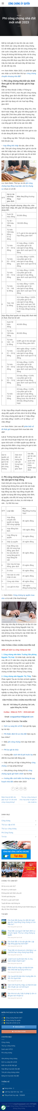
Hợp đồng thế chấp (10, 146)
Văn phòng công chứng (9, 1058)
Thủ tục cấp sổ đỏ (8, 825)
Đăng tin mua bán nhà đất (10, 1076)
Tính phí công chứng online (10, 1072)
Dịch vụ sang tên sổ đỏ (13, 726)
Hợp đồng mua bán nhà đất (10, 1069)
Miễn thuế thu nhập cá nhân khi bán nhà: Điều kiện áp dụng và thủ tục (20, 969)
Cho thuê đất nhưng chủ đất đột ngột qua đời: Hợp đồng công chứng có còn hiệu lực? (22, 922)
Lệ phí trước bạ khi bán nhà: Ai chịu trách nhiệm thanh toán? (20, 960)
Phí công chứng (20, 1031)
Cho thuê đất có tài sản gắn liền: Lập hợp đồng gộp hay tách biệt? (21, 943)
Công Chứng (14, 1106)
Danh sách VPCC (7, 1049)
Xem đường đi (20, 1027)
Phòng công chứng (25, 1106)
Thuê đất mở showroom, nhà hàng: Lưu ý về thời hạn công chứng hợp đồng (22, 951)
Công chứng (5, 821)
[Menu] (2, 3)
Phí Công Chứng (7, 833)
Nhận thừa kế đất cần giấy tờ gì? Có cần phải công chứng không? (9, 799)
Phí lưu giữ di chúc (11, 750)
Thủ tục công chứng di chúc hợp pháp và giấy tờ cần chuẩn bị (28, 799)
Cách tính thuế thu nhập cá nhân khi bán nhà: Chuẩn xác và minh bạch (22, 986)
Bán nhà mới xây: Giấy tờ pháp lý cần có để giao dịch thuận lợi (22, 994)
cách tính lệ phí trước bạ (23, 755)
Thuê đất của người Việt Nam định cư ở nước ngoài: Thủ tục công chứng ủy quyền (21, 933)
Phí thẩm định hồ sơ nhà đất (15, 734)
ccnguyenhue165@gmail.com (21, 717)
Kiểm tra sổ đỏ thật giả (9, 1065)
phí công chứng (14, 742)
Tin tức (19, 15)
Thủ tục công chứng (8, 829)
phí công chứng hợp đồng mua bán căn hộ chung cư (17, 186)
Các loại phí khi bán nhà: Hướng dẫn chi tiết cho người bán (22, 977)
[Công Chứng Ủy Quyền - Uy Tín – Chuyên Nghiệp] (19, 3)
